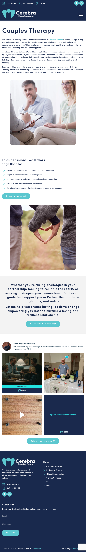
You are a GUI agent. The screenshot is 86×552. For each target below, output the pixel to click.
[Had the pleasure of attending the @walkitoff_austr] (64, 373)
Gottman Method (56, 40)
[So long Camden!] (22, 415)
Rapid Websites (76, 549)
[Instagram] (81, 3)
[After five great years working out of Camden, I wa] (64, 415)
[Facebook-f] (76, 3)
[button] (81, 15)
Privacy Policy (38, 548)
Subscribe (10, 533)
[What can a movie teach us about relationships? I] (22, 373)
